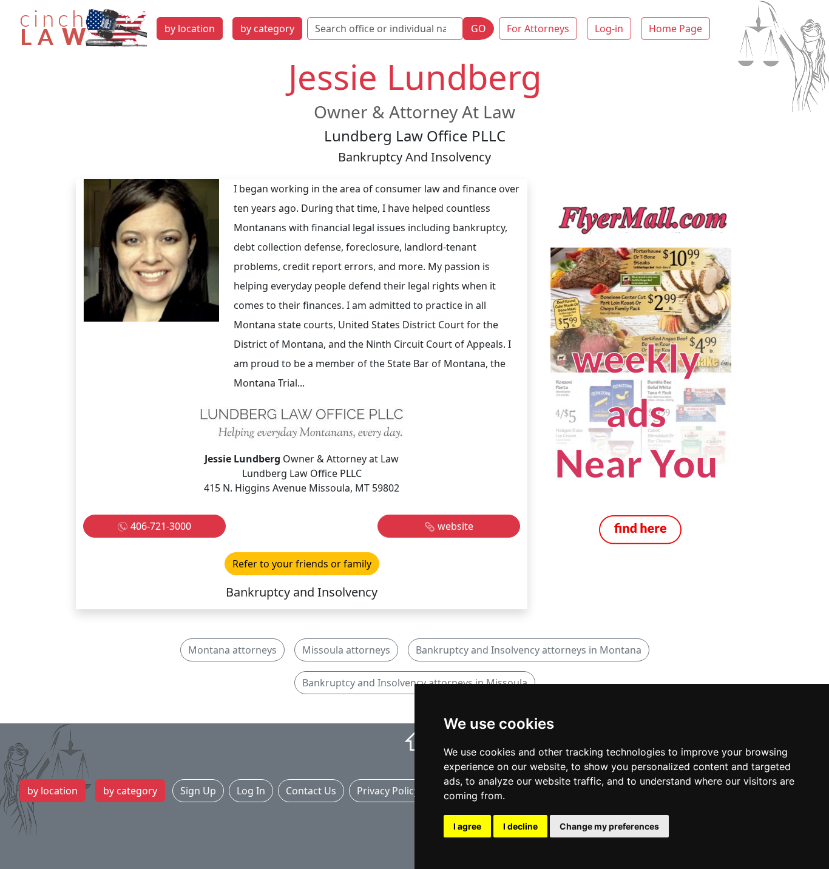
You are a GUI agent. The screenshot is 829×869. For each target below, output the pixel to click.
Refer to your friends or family (301, 563)
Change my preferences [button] (609, 826)
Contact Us (311, 790)
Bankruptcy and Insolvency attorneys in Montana (528, 650)
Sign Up (198, 790)
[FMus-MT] (640, 374)
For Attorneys (538, 28)
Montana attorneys (232, 650)
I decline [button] (520, 826)
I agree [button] (467, 826)
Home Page (675, 28)
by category (267, 28)
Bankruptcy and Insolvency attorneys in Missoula (414, 682)
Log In (251, 790)
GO (478, 28)
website (455, 526)
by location (189, 28)
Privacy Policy (388, 790)
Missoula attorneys (346, 650)
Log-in (609, 28)
